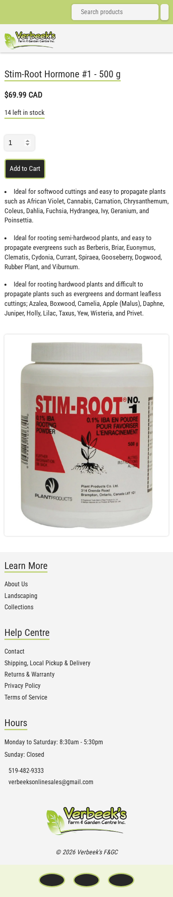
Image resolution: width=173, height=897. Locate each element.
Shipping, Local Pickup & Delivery (47, 663)
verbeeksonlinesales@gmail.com (50, 782)
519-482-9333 (26, 770)
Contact (14, 651)
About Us (16, 584)
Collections (18, 607)
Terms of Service (25, 697)
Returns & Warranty (29, 674)
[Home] (30, 40)
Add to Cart (25, 168)
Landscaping (20, 596)
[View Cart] (165, 12)
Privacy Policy (22, 685)
